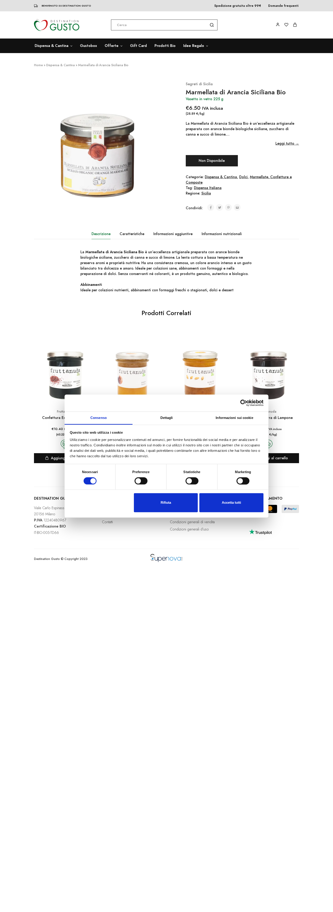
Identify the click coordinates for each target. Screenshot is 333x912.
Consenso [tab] (98, 418)
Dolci (243, 177)
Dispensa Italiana (208, 187)
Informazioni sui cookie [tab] (234, 418)
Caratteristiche (132, 233)
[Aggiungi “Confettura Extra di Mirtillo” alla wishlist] (91, 344)
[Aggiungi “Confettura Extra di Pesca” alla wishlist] (159, 344)
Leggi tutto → (287, 143)
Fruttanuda (268, 411)
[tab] (101, 234)
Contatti (107, 522)
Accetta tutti (231, 503)
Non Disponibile (212, 160)
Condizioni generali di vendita (192, 522)
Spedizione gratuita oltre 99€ (237, 5)
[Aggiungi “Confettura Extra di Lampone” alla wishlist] (295, 344)
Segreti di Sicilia (199, 84)
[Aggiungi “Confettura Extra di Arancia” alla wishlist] (227, 344)
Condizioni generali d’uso (189, 529)
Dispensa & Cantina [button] (51, 45)
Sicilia (206, 193)
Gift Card (138, 45)
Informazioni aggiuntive (173, 233)
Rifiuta (166, 503)
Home (38, 65)
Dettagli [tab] (166, 418)
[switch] (141, 480)
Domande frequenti (283, 5)
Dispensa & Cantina (60, 65)
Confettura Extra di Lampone (268, 417)
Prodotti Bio (165, 45)
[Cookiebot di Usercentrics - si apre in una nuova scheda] (243, 402)
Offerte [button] (111, 45)
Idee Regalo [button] (193, 45)
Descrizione (101, 233)
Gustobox (88, 45)
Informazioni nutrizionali (222, 233)
